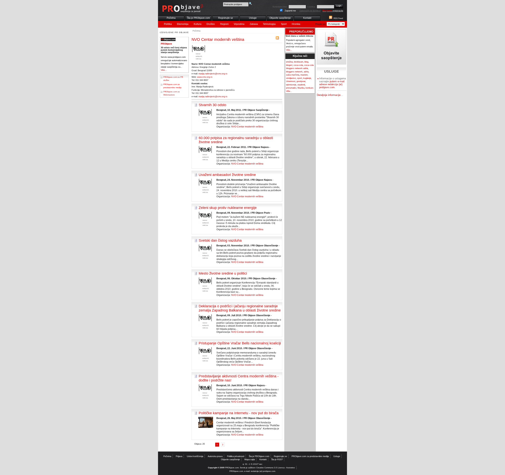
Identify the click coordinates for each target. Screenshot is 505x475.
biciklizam (298, 62)
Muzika (300, 88)
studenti (301, 84)
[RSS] (277, 39)
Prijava (179, 456)
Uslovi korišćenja (195, 456)
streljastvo (291, 78)
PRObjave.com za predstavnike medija (310, 456)
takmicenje (291, 84)
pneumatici (291, 88)
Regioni (224, 24)
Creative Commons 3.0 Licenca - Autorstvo (275, 468)
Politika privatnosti (235, 456)
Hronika (296, 24)
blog (306, 62)
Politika (168, 24)
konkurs (309, 88)
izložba (289, 62)
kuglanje (307, 78)
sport (299, 78)
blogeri (289, 65)
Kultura (197, 24)
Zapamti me (290, 10)
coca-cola (298, 65)
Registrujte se (225, 18)
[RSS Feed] (330, 18)
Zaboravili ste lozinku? (310, 10)
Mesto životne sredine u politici (223, 273)
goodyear (300, 81)
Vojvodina (239, 24)
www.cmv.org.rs (204, 77)
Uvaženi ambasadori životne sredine (227, 175)
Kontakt (307, 18)
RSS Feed (338, 18)
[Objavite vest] (331, 46)
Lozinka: (311, 7)
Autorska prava (215, 456)
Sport (284, 24)
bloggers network (294, 71)
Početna (171, 18)
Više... (164, 70)
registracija (333, 10)
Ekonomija (182, 24)
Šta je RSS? (277, 459)
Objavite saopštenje (280, 18)
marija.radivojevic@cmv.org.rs (212, 73)
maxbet (304, 75)
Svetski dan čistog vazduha (220, 240)
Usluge (253, 18)
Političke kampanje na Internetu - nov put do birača (239, 413)
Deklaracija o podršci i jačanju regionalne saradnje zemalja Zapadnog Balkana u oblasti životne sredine (240, 308)
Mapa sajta (249, 459)
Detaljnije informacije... (330, 95)
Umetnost (290, 81)
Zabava (254, 24)
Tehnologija (269, 24)
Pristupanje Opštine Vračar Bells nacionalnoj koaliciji (240, 343)
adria (306, 71)
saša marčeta (292, 75)
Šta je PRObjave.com (198, 18)
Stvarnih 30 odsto (212, 105)
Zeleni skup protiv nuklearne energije (228, 208)
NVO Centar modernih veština (247, 126)
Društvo (211, 24)
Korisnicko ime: (280, 7)
